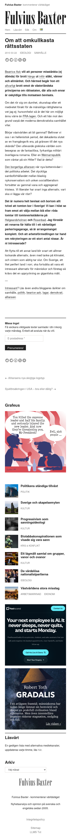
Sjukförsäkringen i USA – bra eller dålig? (29, 389)
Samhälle (40, 52)
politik (21, 292)
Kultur (25, 508)
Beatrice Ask (13, 71)
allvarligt (10, 85)
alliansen (10, 297)
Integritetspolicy (35, 819)
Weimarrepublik (51, 155)
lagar (46, 292)
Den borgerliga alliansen (20, 167)
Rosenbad (39, 220)
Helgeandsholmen (16, 220)
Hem (7, 29)
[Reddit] (7, 60)
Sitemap (35, 828)
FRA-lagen (29, 116)
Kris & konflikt (30, 545)
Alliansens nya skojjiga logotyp (26, 378)
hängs (31, 76)
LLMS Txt (35, 832)
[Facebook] (16, 60)
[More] (24, 60)
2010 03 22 (11, 52)
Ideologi (25, 52)
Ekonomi (49, 594)
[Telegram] (11, 60)
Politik (25, 491)
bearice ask (34, 292)
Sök (27, 29)
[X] (20, 60)
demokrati (56, 292)
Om (35, 29)
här (39, 750)
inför (42, 76)
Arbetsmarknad (31, 594)
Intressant (11, 288)
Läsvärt (18, 29)
